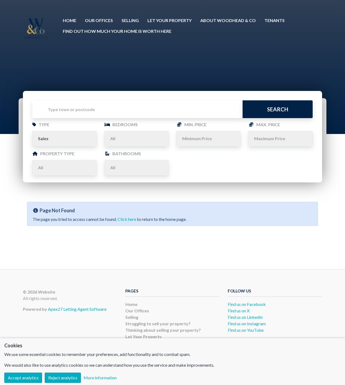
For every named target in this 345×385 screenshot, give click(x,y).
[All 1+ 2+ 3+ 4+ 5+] (136, 138)
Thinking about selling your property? (163, 330)
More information (100, 377)
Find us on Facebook (247, 304)
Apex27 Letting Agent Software (77, 309)
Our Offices (99, 20)
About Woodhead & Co (228, 20)
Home (69, 20)
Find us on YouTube (246, 330)
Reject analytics (62, 377)
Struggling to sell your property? (158, 323)
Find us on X (239, 310)
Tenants (274, 20)
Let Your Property (169, 20)
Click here (127, 219)
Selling (130, 20)
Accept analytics (23, 377)
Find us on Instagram (247, 323)
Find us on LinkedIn (245, 317)
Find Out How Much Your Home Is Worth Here (117, 31)
